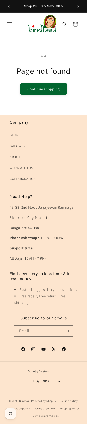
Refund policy (69, 401)
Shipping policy (69, 408)
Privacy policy (21, 408)
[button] (9, 24)
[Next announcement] (78, 6)
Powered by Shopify (43, 401)
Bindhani (25, 401)
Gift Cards (17, 146)
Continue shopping (43, 89)
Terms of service (45, 408)
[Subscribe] (67, 331)
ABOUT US (17, 157)
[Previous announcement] (9, 6)
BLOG (14, 135)
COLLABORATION (23, 179)
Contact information (46, 415)
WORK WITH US (21, 168)
